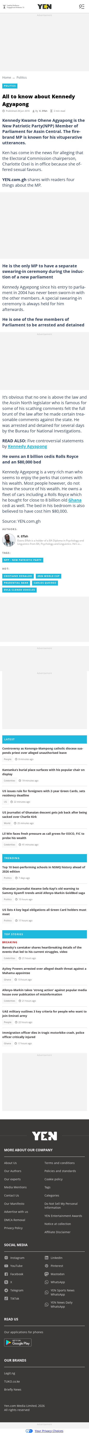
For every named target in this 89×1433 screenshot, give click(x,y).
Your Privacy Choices (49, 1431)
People (7, 759)
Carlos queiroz (45, 582)
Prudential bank (16, 582)
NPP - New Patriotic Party (23, 560)
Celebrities (9, 780)
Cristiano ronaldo (18, 576)
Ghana (75, 500)
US (5, 801)
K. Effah (43, 110)
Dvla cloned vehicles (19, 589)
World (7, 823)
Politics (22, 77)
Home (6, 77)
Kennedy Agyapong (27, 446)
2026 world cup (48, 576)
